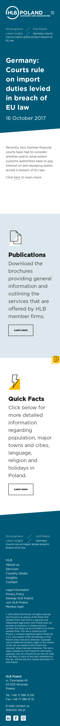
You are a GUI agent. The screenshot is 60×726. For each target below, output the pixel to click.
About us (12, 564)
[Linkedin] (8, 718)
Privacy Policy (15, 594)
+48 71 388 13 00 (23, 695)
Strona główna (14, 29)
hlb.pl (21, 710)
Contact (12, 582)
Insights (11, 577)
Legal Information (17, 590)
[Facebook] (15, 718)
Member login (15, 606)
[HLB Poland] (28, 12)
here (17, 177)
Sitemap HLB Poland (19, 598)
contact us (22, 706)
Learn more (21, 330)
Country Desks (17, 573)
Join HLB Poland (17, 602)
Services (12, 569)
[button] (52, 13)
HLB (9, 560)
